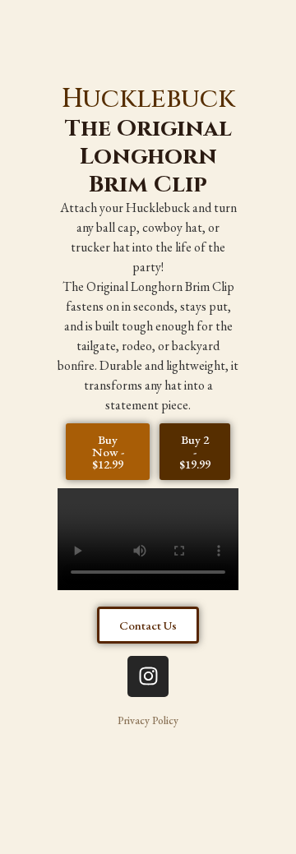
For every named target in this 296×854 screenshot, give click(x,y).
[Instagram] (148, 676)
